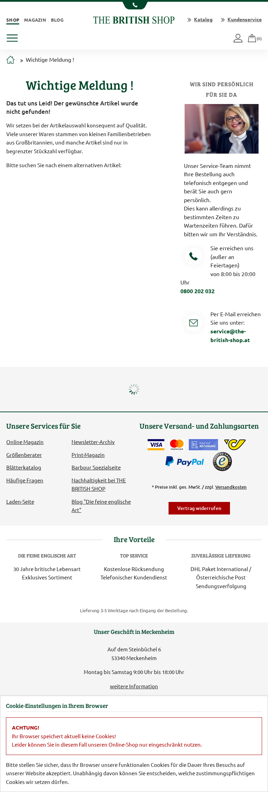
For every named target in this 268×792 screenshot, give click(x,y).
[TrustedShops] (222, 461)
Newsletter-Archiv (93, 441)
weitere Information (134, 686)
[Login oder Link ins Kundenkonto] (238, 38)
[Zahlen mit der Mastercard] (176, 444)
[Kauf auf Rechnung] (203, 444)
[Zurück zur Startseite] (133, 19)
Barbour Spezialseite (96, 467)
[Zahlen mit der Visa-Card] (156, 444)
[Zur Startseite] (10, 60)
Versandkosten (231, 487)
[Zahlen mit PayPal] (186, 461)
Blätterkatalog (23, 467)
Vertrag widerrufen (199, 508)
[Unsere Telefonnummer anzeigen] (134, 5)
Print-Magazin (88, 454)
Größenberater (24, 454)
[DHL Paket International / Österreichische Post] (235, 444)
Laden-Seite (20, 501)
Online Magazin (25, 441)
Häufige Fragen (24, 480)
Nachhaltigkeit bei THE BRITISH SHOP (99, 484)
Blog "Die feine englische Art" (101, 505)
